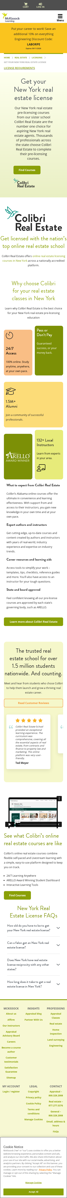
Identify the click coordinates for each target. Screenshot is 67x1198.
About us (11, 1013)
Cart (26, 6)
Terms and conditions (34, 1111)
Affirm (11, 1019)
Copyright (33, 1091)
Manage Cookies (33, 1120)
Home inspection (56, 1031)
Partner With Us (34, 1019)
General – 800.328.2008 (56, 1113)
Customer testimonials (11, 1059)
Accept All (33, 1191)
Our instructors (11, 1025)
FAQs (56, 1131)
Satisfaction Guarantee (11, 1069)
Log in (40, 6)
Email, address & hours (56, 1123)
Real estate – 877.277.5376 (56, 1103)
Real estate (56, 1023)
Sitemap (11, 1077)
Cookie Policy (33, 1103)
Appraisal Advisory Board (11, 1033)
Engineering (55, 1045)
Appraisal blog (34, 1013)
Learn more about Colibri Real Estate (33, 622)
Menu (60, 20)
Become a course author (11, 1049)
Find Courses (27, 170)
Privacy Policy (45, 1169)
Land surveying (55, 1039)
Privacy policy (33, 1097)
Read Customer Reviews (33, 703)
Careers (11, 1041)
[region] (33, 1167)
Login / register (11, 1091)
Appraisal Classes (56, 1015)
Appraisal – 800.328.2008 (56, 1093)
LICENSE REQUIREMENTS (19, 68)
